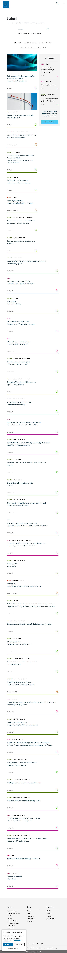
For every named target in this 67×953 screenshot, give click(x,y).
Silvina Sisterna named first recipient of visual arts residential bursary (31, 703)
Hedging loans (12, 564)
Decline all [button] (19, 945)
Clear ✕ (44, 47)
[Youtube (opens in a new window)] (42, 943)
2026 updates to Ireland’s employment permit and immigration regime (31, 605)
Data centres (14, 302)
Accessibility (48, 948)
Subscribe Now (49, 122)
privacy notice (17, 940)
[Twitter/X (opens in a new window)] (33, 943)
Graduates (30, 916)
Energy (10, 918)
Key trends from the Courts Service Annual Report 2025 (26, 262)
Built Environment (13, 911)
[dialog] (14, 940)
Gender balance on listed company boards (22, 663)
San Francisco (51, 919)
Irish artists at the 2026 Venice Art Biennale (27, 524)
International (31, 919)
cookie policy (6, 941)
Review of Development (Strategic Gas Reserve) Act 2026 (20, 116)
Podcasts (41, 42)
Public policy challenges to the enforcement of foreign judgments (19, 181)
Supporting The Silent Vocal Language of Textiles (24, 423)
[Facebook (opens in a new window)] (29, 943)
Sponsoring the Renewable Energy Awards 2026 (47, 69)
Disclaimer (27, 948)
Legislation (30, 921)
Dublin (49, 911)
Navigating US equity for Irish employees (21, 383)
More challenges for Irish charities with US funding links (27, 839)
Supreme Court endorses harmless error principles (21, 242)
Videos (48, 42)
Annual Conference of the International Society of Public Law (21, 159)
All (15, 42)
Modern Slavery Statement (38, 948)
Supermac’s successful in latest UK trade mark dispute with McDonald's (21, 222)
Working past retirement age (22, 723)
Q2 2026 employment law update (18, 363)
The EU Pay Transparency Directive (20, 683)
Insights (33, 42)
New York (50, 916)
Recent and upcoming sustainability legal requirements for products (21, 136)
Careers (29, 911)
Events (26, 42)
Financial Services (13, 921)
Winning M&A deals (48, 85)
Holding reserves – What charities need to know (24, 783)
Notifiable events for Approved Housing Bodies (23, 800)
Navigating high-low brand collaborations (21, 764)
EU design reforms (19, 643)
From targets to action (20, 201)
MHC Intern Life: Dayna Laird (21, 322)
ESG (28, 913)
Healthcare (11, 928)
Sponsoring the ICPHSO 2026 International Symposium (26, 544)
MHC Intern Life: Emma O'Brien (20, 282)
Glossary (55, 948)
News (20, 42)
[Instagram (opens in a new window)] (37, 943)
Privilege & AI (24, 585)
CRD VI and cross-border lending (19, 403)
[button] (14, 949)
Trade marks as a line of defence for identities (49, 100)
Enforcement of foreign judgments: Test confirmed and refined (21, 78)
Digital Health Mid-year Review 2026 (20, 484)
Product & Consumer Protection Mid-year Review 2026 (26, 464)
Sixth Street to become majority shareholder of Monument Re (29, 743)
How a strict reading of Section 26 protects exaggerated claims (28, 443)
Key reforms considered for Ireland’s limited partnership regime (29, 624)
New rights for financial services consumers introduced (26, 504)
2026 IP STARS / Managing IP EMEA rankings (23, 819)
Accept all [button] (8, 945)
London (49, 913)
